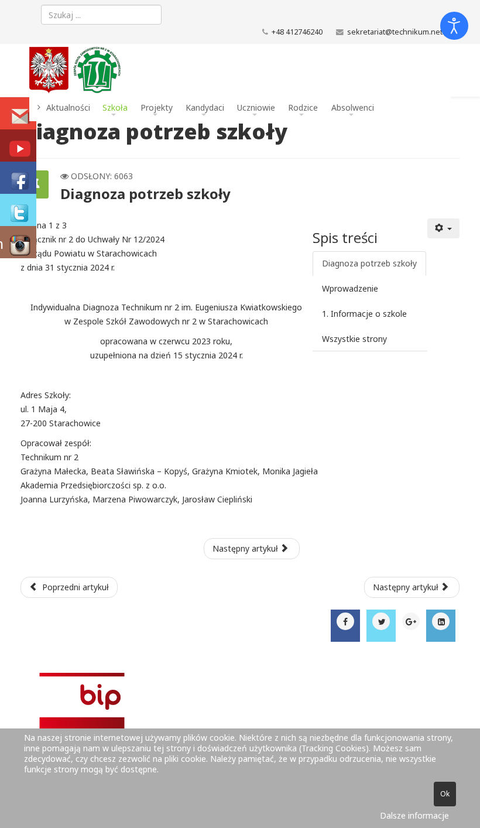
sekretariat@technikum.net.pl (399, 32)
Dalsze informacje (414, 815)
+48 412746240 (297, 32)
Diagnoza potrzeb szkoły (369, 263)
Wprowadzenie (350, 288)
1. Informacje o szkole (364, 313)
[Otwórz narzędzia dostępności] (454, 26)
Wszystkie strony (354, 338)
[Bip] (240, 723)
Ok (445, 794)
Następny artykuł (246, 548)
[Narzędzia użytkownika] (443, 228)
